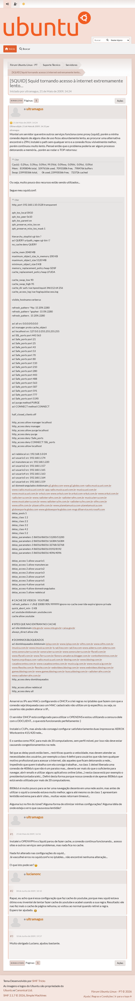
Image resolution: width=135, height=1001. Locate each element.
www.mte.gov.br (53, 628)
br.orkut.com (76, 493)
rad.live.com (75, 647)
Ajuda (86, 996)
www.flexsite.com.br (23, 667)
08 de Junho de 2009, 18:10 (29, 891)
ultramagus (34, 109)
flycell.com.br (98, 651)
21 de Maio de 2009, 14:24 (25, 122)
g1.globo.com (56, 485)
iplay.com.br (52, 644)
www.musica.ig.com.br (99, 663)
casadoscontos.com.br (24, 663)
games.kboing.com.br (23, 671)
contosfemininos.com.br (104, 655)
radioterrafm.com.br (73, 497)
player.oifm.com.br (42, 505)
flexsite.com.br (43, 667)
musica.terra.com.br (96, 497)
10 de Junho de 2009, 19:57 (29, 936)
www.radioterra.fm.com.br (55, 501)
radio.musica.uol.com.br (98, 485)
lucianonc (33, 874)
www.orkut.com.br (108, 493)
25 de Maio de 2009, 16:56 (28, 834)
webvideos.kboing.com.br (65, 667)
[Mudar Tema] (24, 4)
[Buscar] (107, 40)
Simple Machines (36, 995)
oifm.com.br (100, 501)
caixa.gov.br (68, 628)
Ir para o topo (17, 963)
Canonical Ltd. (24, 990)
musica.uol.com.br (87, 489)
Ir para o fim (16, 101)
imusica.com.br (20, 647)
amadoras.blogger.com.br (77, 655)
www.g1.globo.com (74, 485)
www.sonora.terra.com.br (77, 651)
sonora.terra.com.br (51, 651)
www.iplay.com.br (69, 644)
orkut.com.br (90, 493)
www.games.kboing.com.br (50, 671)
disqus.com (30, 659)
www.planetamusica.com (67, 505)
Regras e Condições (102, 996)
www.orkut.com (59, 493)
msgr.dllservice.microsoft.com (88, 509)
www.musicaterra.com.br (26, 501)
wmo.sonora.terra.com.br (26, 651)
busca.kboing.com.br (76, 671)
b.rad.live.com (60, 647)
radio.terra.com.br (22, 497)
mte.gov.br (38, 628)
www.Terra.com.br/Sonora (48, 655)
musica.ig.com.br (77, 663)
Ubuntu (8, 990)
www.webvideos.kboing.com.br (97, 667)
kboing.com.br (72, 659)
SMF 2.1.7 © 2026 (14, 995)
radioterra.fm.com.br (81, 501)
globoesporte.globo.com (25, 509)
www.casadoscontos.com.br (52, 663)
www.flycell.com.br (22, 655)
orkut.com (44, 493)
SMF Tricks (38, 980)
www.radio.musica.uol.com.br (28, 489)
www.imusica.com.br (40, 647)
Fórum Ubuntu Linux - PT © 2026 (111, 991)
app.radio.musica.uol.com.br (60, 489)
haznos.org (18, 659)
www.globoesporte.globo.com (55, 509)
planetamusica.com (91, 505)
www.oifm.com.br (22, 505)
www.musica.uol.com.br (25, 493)
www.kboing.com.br (91, 659)
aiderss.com (108, 647)
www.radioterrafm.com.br (47, 497)
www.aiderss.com (92, 647)
